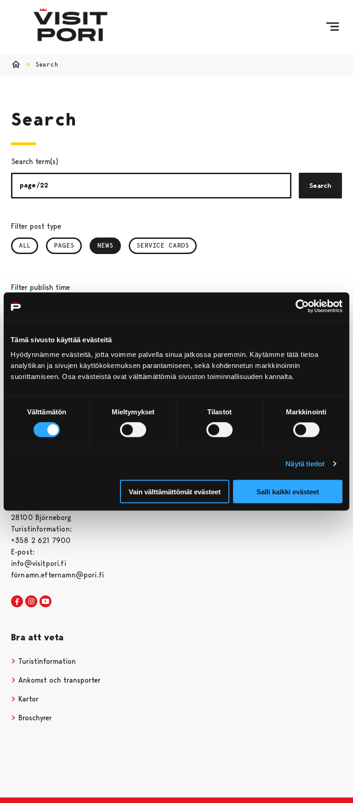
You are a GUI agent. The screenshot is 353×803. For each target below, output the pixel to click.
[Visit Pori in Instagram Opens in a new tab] (31, 601)
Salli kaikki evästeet (287, 491)
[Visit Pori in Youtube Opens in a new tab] (45, 601)
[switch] (133, 430)
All (24, 245)
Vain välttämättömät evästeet (175, 491)
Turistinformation (46, 661)
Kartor (27, 699)
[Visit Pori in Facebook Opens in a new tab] (17, 601)
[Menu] (332, 27)
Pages (64, 245)
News (109, 245)
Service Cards (163, 245)
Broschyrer (34, 717)
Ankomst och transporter (58, 680)
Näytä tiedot (305, 464)
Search (320, 185)
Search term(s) (34, 161)
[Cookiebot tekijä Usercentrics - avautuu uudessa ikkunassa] (302, 306)
